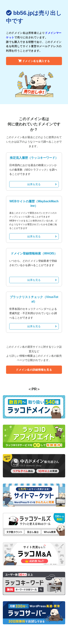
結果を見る (34, 184)
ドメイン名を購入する (36, 60)
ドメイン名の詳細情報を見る (34, 369)
